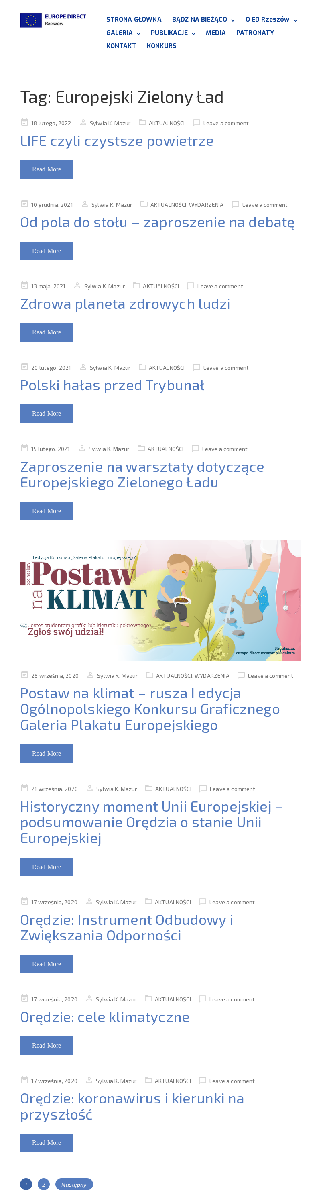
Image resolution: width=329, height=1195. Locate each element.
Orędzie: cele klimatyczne (105, 1016)
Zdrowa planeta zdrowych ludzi (125, 303)
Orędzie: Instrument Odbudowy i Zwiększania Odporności (126, 927)
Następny (74, 1184)
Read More (46, 169)
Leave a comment (226, 123)
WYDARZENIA (206, 204)
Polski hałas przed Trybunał (112, 384)
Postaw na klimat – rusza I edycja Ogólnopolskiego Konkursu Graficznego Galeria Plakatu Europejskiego (150, 708)
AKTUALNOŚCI (167, 123)
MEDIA (216, 33)
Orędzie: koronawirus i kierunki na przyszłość (132, 1105)
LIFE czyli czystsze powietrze (117, 140)
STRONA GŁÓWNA (134, 19)
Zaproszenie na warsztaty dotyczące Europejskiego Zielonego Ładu (142, 474)
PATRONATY (255, 33)
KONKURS (162, 46)
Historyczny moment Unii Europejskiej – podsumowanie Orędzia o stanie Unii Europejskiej (152, 821)
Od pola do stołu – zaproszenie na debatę (157, 221)
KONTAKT (121, 46)
